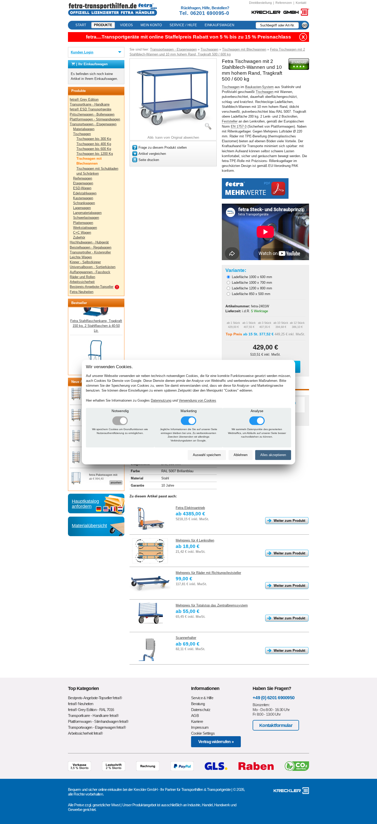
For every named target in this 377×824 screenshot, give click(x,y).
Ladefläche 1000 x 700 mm (252, 283)
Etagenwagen (83, 183)
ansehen (116, 482)
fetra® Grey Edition (84, 99)
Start (80, 25)
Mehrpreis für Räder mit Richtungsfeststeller (208, 573)
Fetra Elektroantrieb (190, 508)
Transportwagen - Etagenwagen (93, 124)
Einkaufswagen (219, 25)
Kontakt (301, 2)
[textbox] (277, 25)
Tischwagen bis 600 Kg (93, 149)
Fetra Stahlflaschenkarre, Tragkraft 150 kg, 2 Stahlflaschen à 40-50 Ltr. (96, 310)
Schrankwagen (84, 203)
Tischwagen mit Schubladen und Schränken (97, 171)
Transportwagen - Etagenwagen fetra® (97, 727)
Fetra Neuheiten (81, 292)
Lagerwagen (82, 208)
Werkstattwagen (85, 228)
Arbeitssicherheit (82, 282)
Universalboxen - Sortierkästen (92, 267)
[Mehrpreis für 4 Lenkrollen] (150, 551)
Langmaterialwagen (87, 213)
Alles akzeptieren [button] (273, 455)
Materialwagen (83, 129)
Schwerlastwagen (86, 218)
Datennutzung (161, 400)
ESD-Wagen (82, 188)
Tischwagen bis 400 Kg (93, 144)
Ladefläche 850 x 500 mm (251, 294)
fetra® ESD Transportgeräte (90, 109)
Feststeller (229, 121)
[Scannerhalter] (150, 648)
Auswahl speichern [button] (207, 455)
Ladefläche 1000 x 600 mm (252, 277)
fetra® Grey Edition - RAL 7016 (91, 709)
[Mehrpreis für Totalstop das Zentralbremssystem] (150, 616)
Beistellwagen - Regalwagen (90, 247)
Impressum (200, 727)
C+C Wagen (82, 232)
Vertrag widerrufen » (216, 742)
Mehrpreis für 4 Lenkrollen (195, 540)
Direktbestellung (260, 2)
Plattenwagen (83, 223)
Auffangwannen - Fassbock (90, 272)
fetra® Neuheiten (80, 704)
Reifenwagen (82, 178)
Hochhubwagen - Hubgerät (89, 242)
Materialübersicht (89, 525)
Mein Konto (151, 25)
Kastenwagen (83, 198)
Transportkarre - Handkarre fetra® (93, 715)
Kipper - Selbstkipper (85, 262)
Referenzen (283, 2)
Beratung (198, 704)
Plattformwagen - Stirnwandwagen (95, 119)
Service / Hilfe (183, 25)
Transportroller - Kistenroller (90, 252)
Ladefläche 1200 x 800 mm (252, 288)
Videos (126, 25)
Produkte (103, 25)
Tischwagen (82, 134)
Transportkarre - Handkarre (90, 104)
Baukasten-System (259, 87)
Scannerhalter (186, 638)
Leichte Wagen (81, 257)
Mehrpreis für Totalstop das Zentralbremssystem (212, 605)
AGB (195, 715)
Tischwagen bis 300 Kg (93, 139)
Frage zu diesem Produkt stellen (162, 147)
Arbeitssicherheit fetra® (85, 733)
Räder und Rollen (82, 277)
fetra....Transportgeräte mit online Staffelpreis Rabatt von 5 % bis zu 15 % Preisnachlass (188, 37)
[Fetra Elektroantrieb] (150, 518)
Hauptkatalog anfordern (85, 504)
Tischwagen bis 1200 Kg (94, 154)
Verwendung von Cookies (197, 400)
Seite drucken (148, 160)
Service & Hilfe (202, 698)
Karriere (197, 721)
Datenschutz (200, 709)
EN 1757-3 (238, 126)
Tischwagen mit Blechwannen (89, 161)
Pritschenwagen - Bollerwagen (92, 114)
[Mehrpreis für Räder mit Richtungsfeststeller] (150, 583)
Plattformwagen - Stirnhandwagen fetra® (98, 721)
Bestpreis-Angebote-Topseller (91, 287)
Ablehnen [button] (240, 455)
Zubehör (79, 237)
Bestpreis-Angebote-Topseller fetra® (95, 698)
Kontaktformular (275, 725)
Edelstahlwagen (84, 193)
